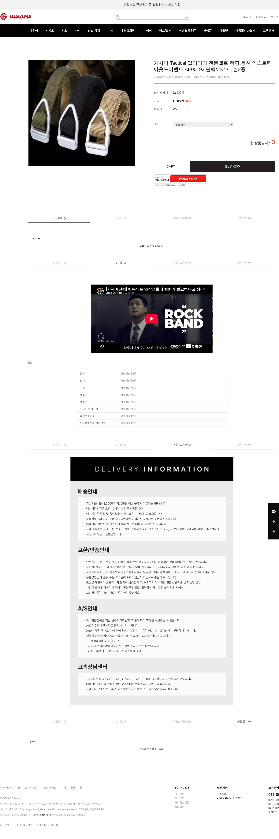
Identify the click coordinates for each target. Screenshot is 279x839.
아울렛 (223, 30)
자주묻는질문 (182, 802)
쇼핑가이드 (50, 787)
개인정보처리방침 (27, 787)
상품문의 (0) (244, 218)
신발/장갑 (94, 30)
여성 (149, 30)
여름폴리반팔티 (245, 30)
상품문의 (179, 798)
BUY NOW (232, 166)
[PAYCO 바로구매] (188, 178)
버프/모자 (165, 30)
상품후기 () (59, 218)
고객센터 (268, 30)
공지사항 (179, 793)
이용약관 (5, 787)
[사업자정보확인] (42, 815)
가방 (110, 30)
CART (171, 166)
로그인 (247, 16)
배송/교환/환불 (182, 218)
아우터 (33, 30)
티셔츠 (50, 30)
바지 (77, 30)
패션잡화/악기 (130, 30)
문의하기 (272, 812)
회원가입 (261, 16)
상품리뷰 (179, 806)
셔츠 (64, 30)
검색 (186, 16)
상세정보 (121, 218)
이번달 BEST (187, 30)
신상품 (207, 30)
